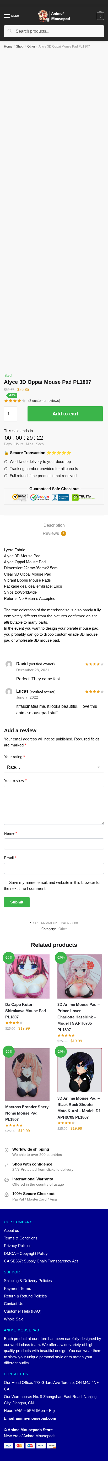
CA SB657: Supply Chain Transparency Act (41, 1261)
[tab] (54, 525)
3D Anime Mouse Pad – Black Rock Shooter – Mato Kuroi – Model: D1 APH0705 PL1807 (79, 1108)
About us (11, 1230)
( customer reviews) (44, 401)
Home (8, 46)
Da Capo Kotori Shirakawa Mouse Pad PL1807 (25, 1010)
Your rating (14, 757)
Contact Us (13, 1303)
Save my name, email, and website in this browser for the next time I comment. (52, 885)
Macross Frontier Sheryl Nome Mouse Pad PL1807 (27, 1113)
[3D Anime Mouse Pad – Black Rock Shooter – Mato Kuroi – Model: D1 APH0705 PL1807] (79, 1070)
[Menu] (7, 16)
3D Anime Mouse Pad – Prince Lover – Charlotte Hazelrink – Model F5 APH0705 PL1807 (78, 1017)
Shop (20, 46)
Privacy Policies (17, 1245)
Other (31, 46)
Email (10, 858)
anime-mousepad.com (36, 1418)
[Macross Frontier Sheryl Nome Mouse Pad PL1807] (27, 1074)
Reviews (53, 533)
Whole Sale (13, 1319)
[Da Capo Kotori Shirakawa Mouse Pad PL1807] (27, 976)
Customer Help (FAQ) (22, 1311)
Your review (15, 780)
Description (54, 525)
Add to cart (65, 413)
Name (10, 833)
